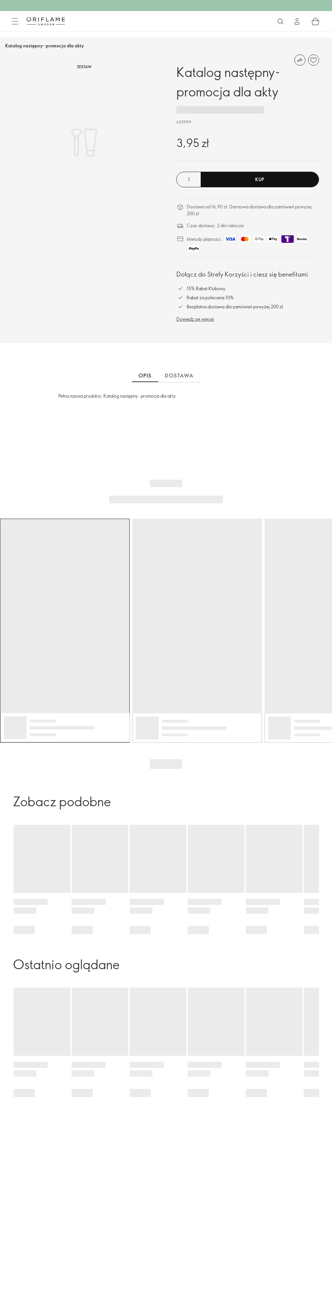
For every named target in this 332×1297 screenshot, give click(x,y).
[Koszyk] (315, 21)
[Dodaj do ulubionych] (313, 60)
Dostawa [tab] (179, 375)
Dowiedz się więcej (195, 319)
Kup (259, 179)
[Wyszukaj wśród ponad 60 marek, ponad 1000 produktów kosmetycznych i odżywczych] (280, 21)
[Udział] (299, 60)
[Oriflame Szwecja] (45, 21)
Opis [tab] (145, 375)
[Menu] (15, 21)
